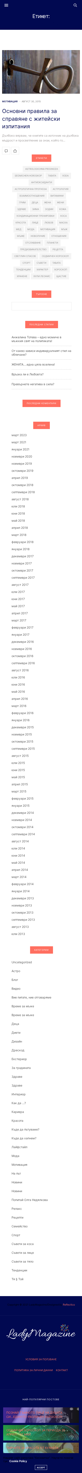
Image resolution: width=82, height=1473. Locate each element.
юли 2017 (18, 592)
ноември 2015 (22, 734)
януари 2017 (20, 634)
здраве (21, 209)
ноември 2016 (22, 649)
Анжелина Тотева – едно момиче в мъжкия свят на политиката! (36, 339)
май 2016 (18, 691)
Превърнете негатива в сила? (33, 384)
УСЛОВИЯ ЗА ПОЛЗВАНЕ (41, 1359)
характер (42, 269)
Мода (15, 1156)
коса (63, 215)
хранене (22, 276)
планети (52, 242)
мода (30, 229)
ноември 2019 (22, 463)
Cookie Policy (18, 1461)
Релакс (17, 1208)
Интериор (19, 1094)
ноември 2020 (22, 456)
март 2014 (19, 877)
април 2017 (20, 613)
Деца (15, 1024)
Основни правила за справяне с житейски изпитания (31, 119)
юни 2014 (18, 855)
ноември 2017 (22, 563)
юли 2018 (18, 506)
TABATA (52, 175)
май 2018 (18, 520)
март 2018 (19, 535)
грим (22, 202)
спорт (26, 262)
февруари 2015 (23, 798)
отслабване (33, 242)
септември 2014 (23, 834)
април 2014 (20, 869)
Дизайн (17, 1041)
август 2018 (20, 499)
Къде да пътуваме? (25, 1129)
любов (49, 222)
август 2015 (20, 755)
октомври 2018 (22, 485)
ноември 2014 (22, 820)
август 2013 (20, 926)
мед (18, 229)
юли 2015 (18, 763)
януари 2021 (20, 449)
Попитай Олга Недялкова (30, 1200)
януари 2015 (21, 805)
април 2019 (20, 478)
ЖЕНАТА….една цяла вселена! (33, 364)
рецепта (58, 249)
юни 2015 (18, 770)
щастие (61, 276)
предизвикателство (33, 249)
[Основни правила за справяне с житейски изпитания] (41, 72)
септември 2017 (23, 577)
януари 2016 (21, 720)
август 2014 (20, 841)
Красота (17, 1120)
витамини (56, 195)
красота (21, 222)
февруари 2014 (23, 884)
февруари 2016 (23, 713)
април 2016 (20, 698)
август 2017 (20, 584)
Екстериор (19, 1059)
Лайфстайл (19, 1147)
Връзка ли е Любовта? (28, 374)
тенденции (23, 269)
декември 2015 (23, 727)
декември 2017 (23, 556)
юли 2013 (18, 934)
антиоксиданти (41, 182)
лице (35, 222)
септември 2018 (23, 492)
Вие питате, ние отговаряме (31, 997)
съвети (41, 262)
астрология (60, 189)
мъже (21, 236)
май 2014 (18, 862)
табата (56, 262)
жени (60, 202)
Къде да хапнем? (24, 1138)
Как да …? (19, 1103)
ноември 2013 (22, 905)
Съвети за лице (23, 1252)
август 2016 (20, 670)
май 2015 (18, 777)
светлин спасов (25, 256)
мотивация (47, 229)
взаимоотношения (32, 195)
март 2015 (19, 791)
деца (35, 202)
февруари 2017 (22, 627)
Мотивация (9, 101)
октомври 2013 (22, 912)
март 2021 (19, 442)
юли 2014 (18, 848)
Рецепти (17, 1217)
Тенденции (19, 1270)
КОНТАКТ (62, 1370)
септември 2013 (23, 919)
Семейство (20, 1226)
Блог (15, 980)
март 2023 (19, 435)
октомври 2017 (22, 570)
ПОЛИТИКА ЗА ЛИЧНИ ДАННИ (33, 1370)
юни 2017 (18, 599)
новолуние (38, 236)
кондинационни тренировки (35, 215)
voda (65, 175)
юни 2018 (18, 513)
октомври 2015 (22, 741)
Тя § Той (17, 1279)
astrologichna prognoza (41, 168)
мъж (64, 229)
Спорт (16, 1235)
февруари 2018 (23, 542)
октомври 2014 (22, 827)
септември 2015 (23, 748)
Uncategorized (22, 962)
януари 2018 (21, 549)
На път (16, 1173)
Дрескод (18, 1050)
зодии (49, 209)
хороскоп (60, 269)
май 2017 (18, 606)
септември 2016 (23, 663)
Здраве (17, 1076)
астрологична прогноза (31, 189)
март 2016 (19, 706)
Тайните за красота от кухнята (32, 1448)
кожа (62, 209)
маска (63, 222)
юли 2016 (18, 677)
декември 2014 (23, 812)
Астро (16, 971)
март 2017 (19, 620)
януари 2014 (21, 891)
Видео (16, 988)
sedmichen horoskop (28, 175)
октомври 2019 (22, 470)
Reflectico (69, 1304)
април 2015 (20, 784)
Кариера (18, 1112)
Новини (17, 1182)
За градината (21, 1068)
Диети (16, 1032)
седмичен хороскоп (55, 256)
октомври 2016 (22, 656)
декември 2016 (23, 641)
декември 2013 (23, 898)
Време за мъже (23, 1006)
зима (35, 209)
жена (47, 202)
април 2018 (20, 527)
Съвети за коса (23, 1244)
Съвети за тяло (22, 1261)
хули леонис (41, 276)
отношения (58, 236)
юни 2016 (18, 684)
